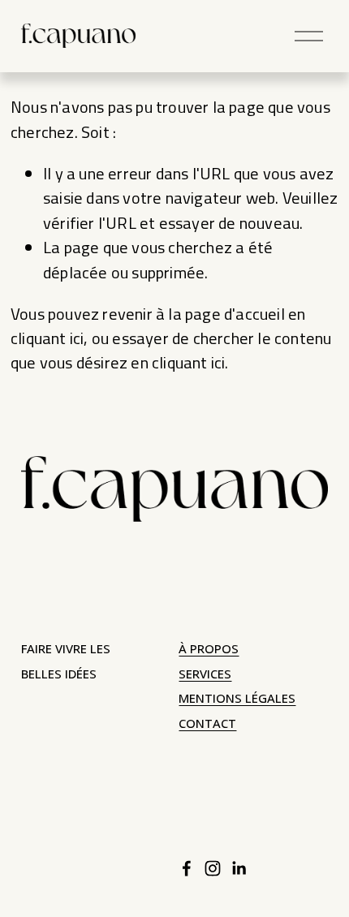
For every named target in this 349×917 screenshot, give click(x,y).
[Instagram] (213, 868)
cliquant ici (47, 338)
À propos (209, 649)
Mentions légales (237, 698)
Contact (207, 723)
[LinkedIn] (239, 868)
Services (205, 674)
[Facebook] (187, 868)
